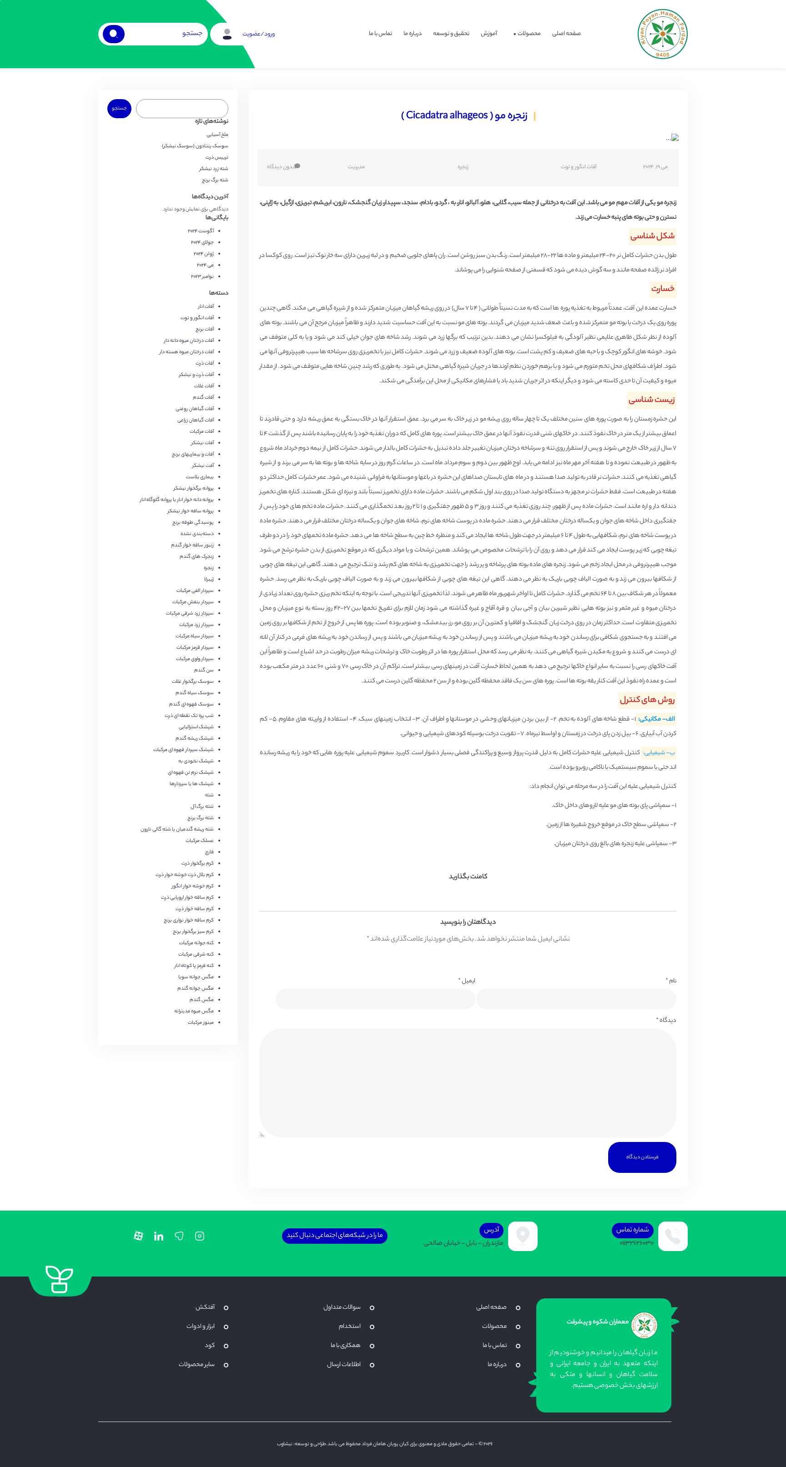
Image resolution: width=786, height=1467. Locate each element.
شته (209, 795)
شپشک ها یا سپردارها (192, 784)
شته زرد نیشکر (214, 169)
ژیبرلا (209, 580)
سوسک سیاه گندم (195, 693)
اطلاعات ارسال (344, 1365)
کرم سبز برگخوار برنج (193, 932)
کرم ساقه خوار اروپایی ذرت (187, 898)
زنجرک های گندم (197, 557)
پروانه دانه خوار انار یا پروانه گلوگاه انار (177, 500)
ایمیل (466, 981)
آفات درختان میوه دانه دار (189, 341)
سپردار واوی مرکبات (195, 659)
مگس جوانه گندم (195, 989)
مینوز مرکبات (201, 1023)
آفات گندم (203, 398)
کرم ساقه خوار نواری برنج (189, 920)
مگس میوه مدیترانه (194, 1011)
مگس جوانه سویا (196, 977)
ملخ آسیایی (217, 135)
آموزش (489, 34)
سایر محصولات (197, 1365)
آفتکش (205, 1307)
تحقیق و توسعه (451, 34)
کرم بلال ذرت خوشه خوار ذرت (185, 875)
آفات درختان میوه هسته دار (187, 352)
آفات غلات (204, 386)
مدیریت (356, 167)
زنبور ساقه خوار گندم (192, 545)
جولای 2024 (202, 243)
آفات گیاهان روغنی (195, 409)
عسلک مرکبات (200, 841)
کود (210, 1346)
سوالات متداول (342, 1307)
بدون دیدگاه (280, 167)
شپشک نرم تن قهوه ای (191, 773)
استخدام (350, 1327)
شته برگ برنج (215, 180)
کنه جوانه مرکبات (196, 943)
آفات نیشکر (202, 443)
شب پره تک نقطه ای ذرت (189, 716)
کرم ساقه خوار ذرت (195, 909)
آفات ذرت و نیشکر (196, 375)
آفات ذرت (205, 364)
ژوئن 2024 (204, 254)
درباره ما (412, 34)
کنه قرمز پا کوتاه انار (194, 966)
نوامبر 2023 (202, 277)
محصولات (529, 34)
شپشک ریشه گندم (195, 739)
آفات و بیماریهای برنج (193, 455)
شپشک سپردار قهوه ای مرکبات (183, 750)
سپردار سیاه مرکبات (195, 636)
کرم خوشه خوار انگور (193, 886)
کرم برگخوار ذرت (197, 864)
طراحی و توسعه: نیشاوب (301, 1444)
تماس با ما (380, 34)
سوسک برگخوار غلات (193, 682)
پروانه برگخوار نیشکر (194, 489)
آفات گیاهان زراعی (195, 420)
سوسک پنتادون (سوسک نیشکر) (195, 146)
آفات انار (206, 307)
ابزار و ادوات (200, 1327)
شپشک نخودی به (196, 761)
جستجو (119, 109)
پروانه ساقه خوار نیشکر (191, 511)
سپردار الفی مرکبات (195, 591)
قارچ (209, 852)
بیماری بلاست (200, 477)
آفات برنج (205, 329)
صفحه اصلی (566, 34)
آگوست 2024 (201, 231)
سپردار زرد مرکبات (196, 625)
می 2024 (205, 265)
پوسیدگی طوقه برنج (193, 523)
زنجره (463, 167)
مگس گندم (202, 1000)
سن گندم (204, 670)
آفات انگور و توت (579, 167)
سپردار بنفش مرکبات (193, 602)
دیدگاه (666, 1021)
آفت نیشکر (203, 466)
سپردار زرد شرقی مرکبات (190, 614)
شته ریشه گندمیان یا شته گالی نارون (177, 830)
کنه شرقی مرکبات (196, 955)
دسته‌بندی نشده (197, 534)
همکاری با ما (346, 1346)
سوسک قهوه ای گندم (191, 705)
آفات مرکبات (202, 432)
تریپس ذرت (217, 158)
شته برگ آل (202, 807)
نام (670, 981)
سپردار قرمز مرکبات (195, 648)
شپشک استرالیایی (196, 727)
